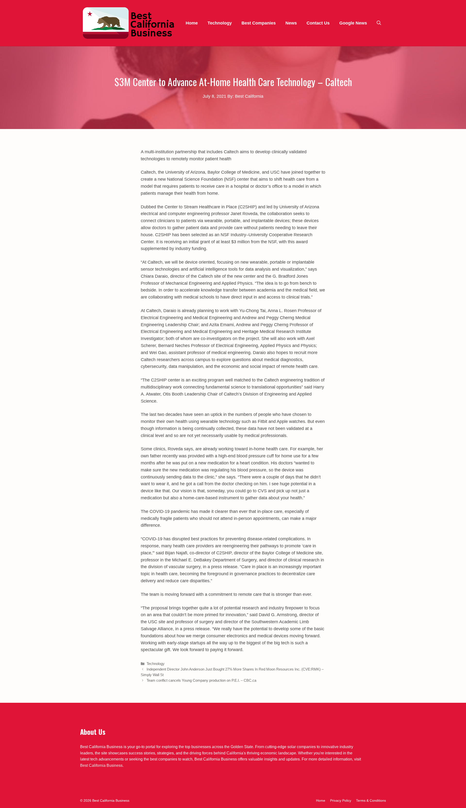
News (291, 23)
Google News (353, 23)
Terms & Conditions (371, 800)
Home (192, 23)
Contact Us (318, 23)
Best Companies (258, 23)
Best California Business (101, 765)
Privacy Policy (340, 800)
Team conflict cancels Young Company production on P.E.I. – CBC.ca (201, 680)
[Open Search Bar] (379, 23)
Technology (220, 23)
